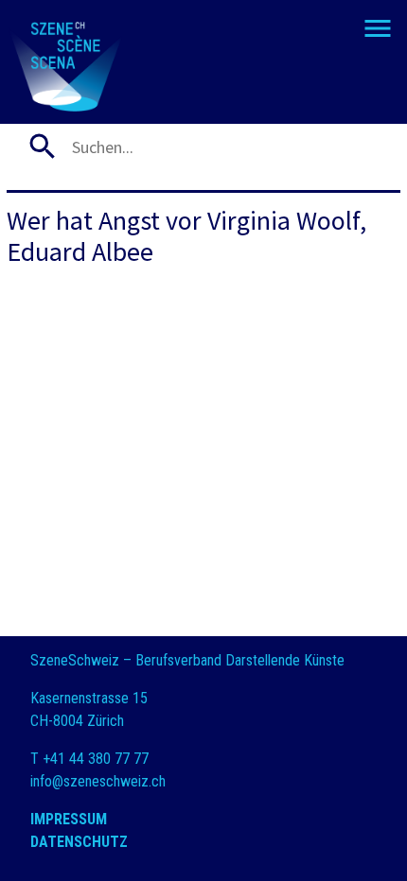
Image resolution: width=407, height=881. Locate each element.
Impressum (68, 819)
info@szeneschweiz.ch (98, 781)
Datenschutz (79, 842)
